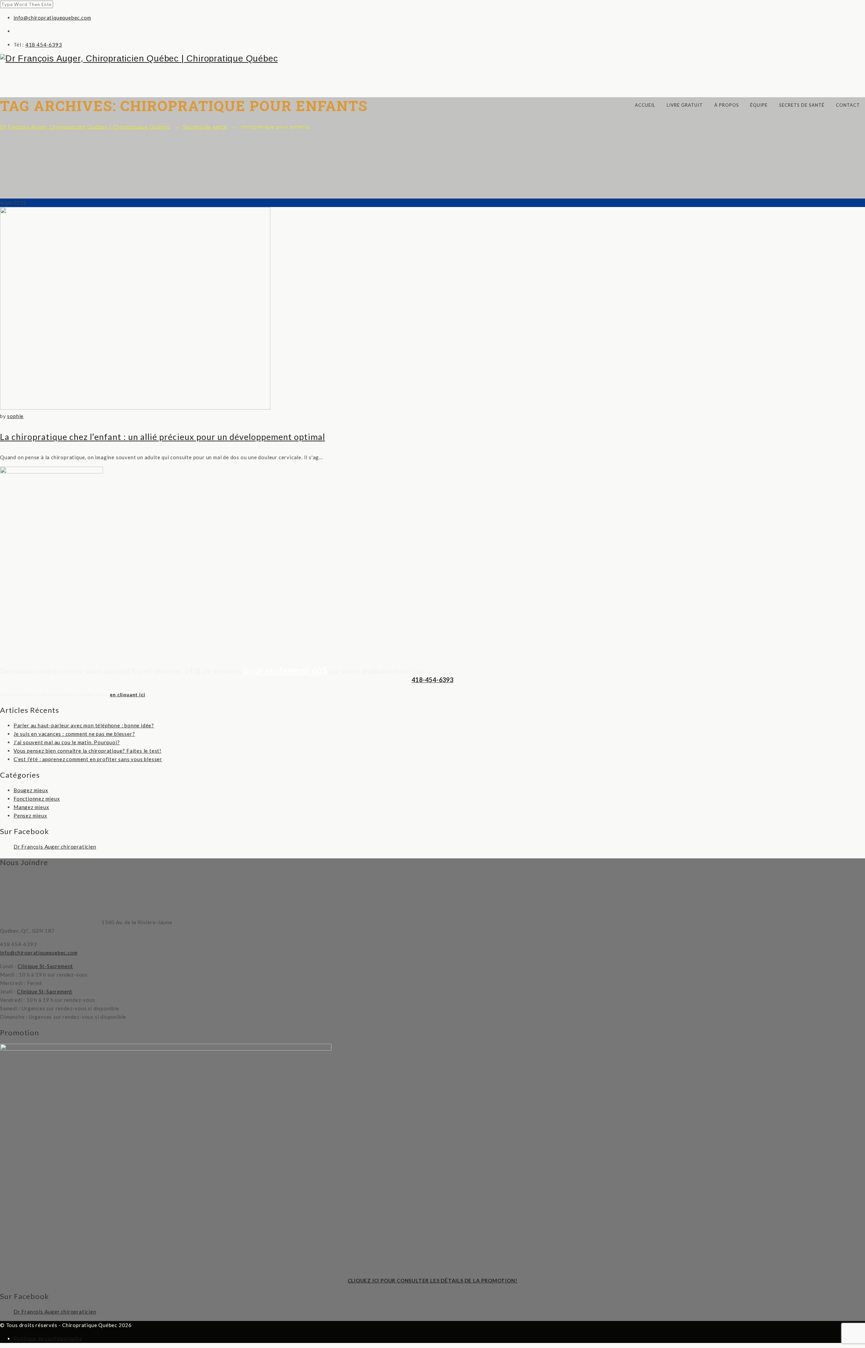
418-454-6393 (432, 679)
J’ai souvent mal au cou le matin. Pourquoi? (67, 742)
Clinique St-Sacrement (45, 966)
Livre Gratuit (685, 105)
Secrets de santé (801, 105)
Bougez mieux (31, 790)
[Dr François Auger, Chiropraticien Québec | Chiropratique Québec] (432, 58)
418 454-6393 (43, 45)
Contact (848, 105)
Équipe (759, 105)
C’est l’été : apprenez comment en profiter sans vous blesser (88, 759)
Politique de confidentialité (48, 1339)
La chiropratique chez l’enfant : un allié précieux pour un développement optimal (162, 437)
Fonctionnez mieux (37, 799)
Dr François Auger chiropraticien (55, 847)
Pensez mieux (30, 815)
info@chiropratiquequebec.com (52, 18)
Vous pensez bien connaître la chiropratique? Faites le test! (88, 751)
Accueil (645, 105)
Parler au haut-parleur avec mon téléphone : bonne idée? (84, 725)
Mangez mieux (31, 807)
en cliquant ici (127, 694)
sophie (15, 416)
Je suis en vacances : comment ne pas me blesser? (74, 734)
